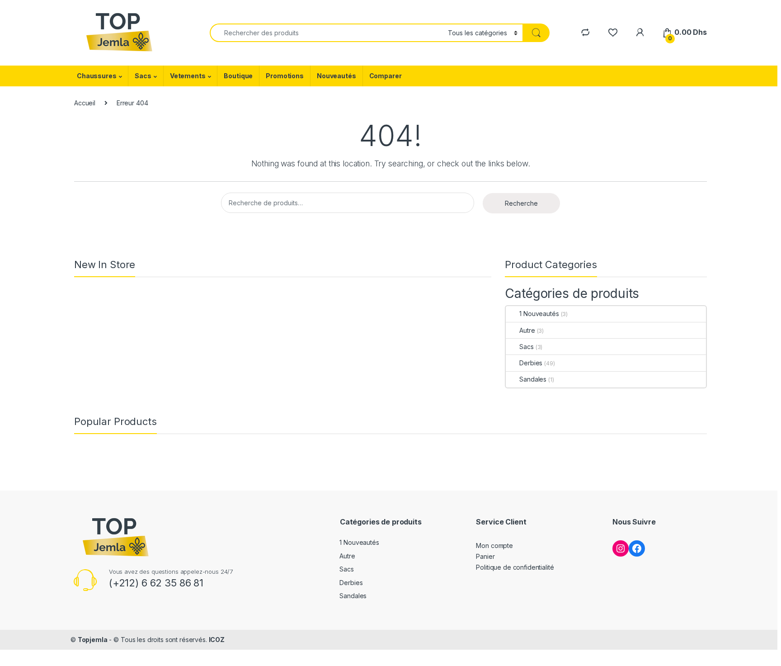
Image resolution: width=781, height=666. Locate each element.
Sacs (143, 76)
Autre (527, 330)
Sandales (532, 379)
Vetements (188, 76)
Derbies (530, 363)
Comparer (385, 76)
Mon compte (494, 545)
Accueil (84, 103)
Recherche (521, 203)
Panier (485, 556)
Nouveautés (336, 76)
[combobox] (326, 33)
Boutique (238, 76)
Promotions (285, 76)
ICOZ (217, 639)
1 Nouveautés (539, 313)
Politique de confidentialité (515, 567)
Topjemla (93, 639)
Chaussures (97, 76)
